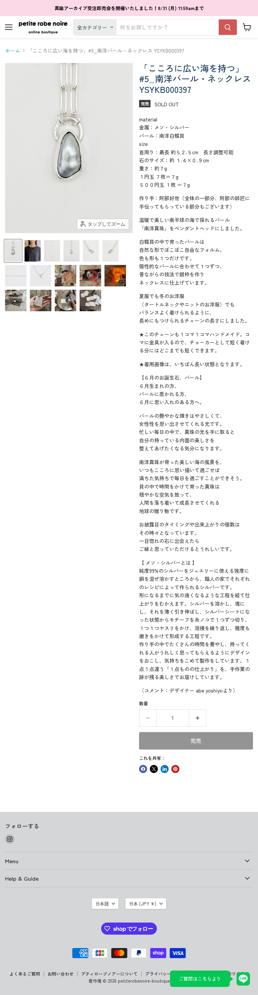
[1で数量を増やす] (197, 718)
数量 (143, 703)
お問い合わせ (60, 974)
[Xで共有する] (154, 769)
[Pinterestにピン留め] (175, 769)
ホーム (12, 50)
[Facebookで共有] (143, 769)
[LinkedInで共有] (165, 769)
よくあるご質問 (24, 974)
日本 (142, 903)
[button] (13, 250)
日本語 (102, 903)
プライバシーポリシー (167, 974)
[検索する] (228, 27)
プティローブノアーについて (109, 974)
